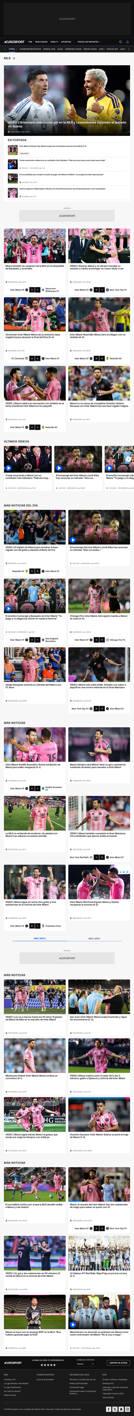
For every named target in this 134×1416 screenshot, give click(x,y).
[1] (41, 1364)
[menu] (120, 42)
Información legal (77, 1387)
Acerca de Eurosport (45, 1379)
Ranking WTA (108, 1383)
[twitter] (115, 1409)
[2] (45, 1364)
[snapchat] (121, 1409)
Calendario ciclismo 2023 (112, 1394)
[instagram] (127, 1409)
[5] (54, 1364)
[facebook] (108, 1409)
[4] (51, 1364)
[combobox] (85, 1364)
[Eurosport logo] (14, 42)
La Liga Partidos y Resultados (16, 1383)
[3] (48, 1364)
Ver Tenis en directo (12, 1391)
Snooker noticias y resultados (114, 1379)
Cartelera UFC (10, 1379)
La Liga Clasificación (12, 1387)
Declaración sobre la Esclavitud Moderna (83, 1392)
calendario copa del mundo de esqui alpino (115, 1388)
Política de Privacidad (78, 1383)
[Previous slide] (5, 49)
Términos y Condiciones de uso (83, 1379)
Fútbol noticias (10, 1395)
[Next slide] (129, 49)
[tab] (40, 938)
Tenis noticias (108, 1397)
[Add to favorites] (14, 58)
